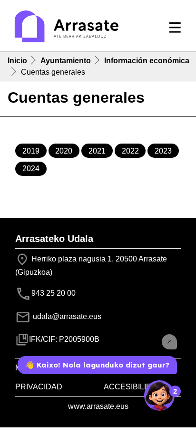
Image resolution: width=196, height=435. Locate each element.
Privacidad (38, 387)
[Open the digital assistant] (159, 395)
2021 (97, 151)
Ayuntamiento (65, 61)
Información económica (146, 61)
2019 (30, 151)
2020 (63, 151)
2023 (163, 151)
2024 (30, 168)
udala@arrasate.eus (66, 316)
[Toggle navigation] (175, 27)
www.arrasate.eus (98, 406)
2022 (130, 151)
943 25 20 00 (53, 293)
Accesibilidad (133, 387)
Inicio (17, 61)
